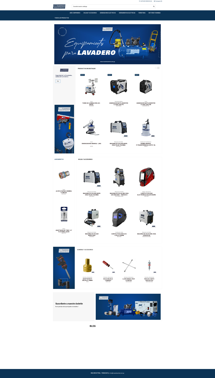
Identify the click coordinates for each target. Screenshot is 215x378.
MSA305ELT (91, 236)
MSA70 (145, 146)
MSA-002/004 (129, 281)
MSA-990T (146, 196)
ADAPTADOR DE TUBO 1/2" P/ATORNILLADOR (64, 231)
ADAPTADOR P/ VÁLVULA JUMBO (87, 279)
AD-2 (87, 281)
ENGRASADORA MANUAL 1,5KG (91, 143)
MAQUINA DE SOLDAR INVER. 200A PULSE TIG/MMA (118, 144)
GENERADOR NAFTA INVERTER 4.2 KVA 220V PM (145, 103)
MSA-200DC (118, 146)
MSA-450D (119, 236)
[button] (156, 68)
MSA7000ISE (118, 105)
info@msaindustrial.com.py (117, 373)
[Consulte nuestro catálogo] (154, 6)
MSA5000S (91, 105)
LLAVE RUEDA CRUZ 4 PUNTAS (129, 279)
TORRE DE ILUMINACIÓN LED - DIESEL (91, 103)
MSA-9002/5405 (149, 281)
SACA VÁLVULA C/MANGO (108, 279)
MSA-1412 (64, 233)
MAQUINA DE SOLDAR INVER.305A (92, 234)
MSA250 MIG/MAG (147, 236)
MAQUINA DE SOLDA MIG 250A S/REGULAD (146, 234)
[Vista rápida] (94, 99)
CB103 (91, 146)
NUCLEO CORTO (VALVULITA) (149, 279)
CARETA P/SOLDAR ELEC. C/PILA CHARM (119, 234)
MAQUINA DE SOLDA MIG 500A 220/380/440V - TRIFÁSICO (119, 194)
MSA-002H (64, 193)
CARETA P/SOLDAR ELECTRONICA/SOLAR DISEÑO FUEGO (146, 195)
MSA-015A (108, 281)
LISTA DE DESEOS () (146, 1)
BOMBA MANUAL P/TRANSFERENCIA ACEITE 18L (146, 144)
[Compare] (91, 99)
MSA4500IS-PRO (145, 105)
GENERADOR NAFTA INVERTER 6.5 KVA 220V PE (118, 103)
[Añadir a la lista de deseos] (89, 99)
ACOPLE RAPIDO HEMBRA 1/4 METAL (64, 191)
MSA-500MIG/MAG (119, 196)
